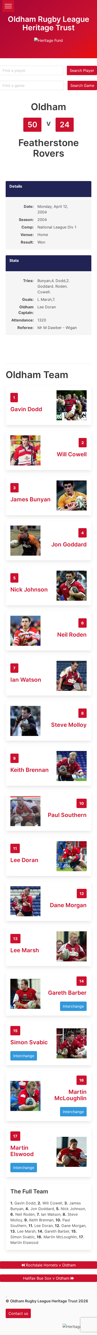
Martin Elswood (22, 1150)
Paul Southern (67, 815)
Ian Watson (25, 679)
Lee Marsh (24, 950)
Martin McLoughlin (70, 1095)
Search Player (82, 70)
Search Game (82, 85)
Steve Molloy (69, 724)
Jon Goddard (69, 544)
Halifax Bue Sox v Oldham (46, 1278)
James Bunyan (30, 499)
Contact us (18, 1313)
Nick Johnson (29, 589)
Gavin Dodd (26, 409)
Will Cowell (72, 454)
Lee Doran (24, 860)
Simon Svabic (29, 1042)
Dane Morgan (68, 905)
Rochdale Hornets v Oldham (51, 1265)
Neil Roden (72, 634)
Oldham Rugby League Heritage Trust (48, 23)
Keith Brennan (29, 769)
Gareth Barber (67, 992)
